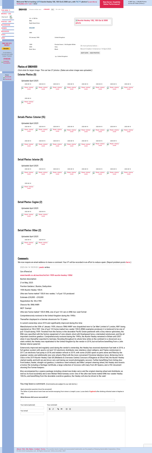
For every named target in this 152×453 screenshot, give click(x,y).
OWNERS (4, 28)
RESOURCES (5, 31)
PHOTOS (4, 21)
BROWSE (4, 14)
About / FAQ (21, 449)
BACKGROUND (5, 25)
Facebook (8, 79)
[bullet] (70, 409)
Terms (43, 449)
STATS (3, 35)
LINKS (3, 38)
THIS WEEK (4, 10)
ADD (9, 14)
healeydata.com (22, 4)
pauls (41, 267)
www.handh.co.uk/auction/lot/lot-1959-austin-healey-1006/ (46, 275)
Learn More (92, 2)
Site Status (29, 449)
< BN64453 (46, 9)
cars (30, 4)
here (128, 262)
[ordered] (66, 409)
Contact (37, 449)
